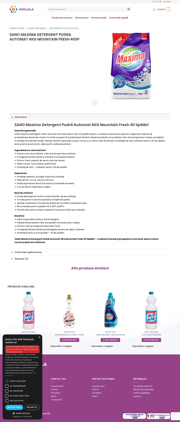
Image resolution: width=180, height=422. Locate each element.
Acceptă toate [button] (14, 407)
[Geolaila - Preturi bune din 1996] (26, 9)
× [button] (39, 337)
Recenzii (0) (22, 258)
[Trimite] (129, 9)
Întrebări (55, 392)
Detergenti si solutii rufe (64, 28)
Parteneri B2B (98, 17)
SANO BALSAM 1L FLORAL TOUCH (69, 335)
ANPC (54, 396)
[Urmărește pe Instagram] (155, 2)
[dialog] (22, 376)
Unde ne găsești (141, 392)
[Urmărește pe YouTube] (160, 2)
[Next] (170, 320)
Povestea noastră (142, 386)
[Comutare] (12, 117)
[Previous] (10, 320)
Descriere (21, 117)
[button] (154, 9)
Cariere (137, 396)
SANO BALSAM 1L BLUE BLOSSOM (110, 335)
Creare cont (57, 386)
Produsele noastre (62, 17)
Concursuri (56, 399)
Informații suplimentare (28, 252)
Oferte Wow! (82, 17)
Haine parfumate (37, 28)
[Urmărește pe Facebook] (153, 2)
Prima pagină (16, 28)
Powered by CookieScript (22, 417)
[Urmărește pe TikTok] (158, 2)
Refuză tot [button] (32, 407)
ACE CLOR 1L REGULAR (151, 335)
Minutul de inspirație (143, 389)
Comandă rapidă (118, 17)
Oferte (54, 389)
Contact (167, 2)
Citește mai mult (69, 340)
